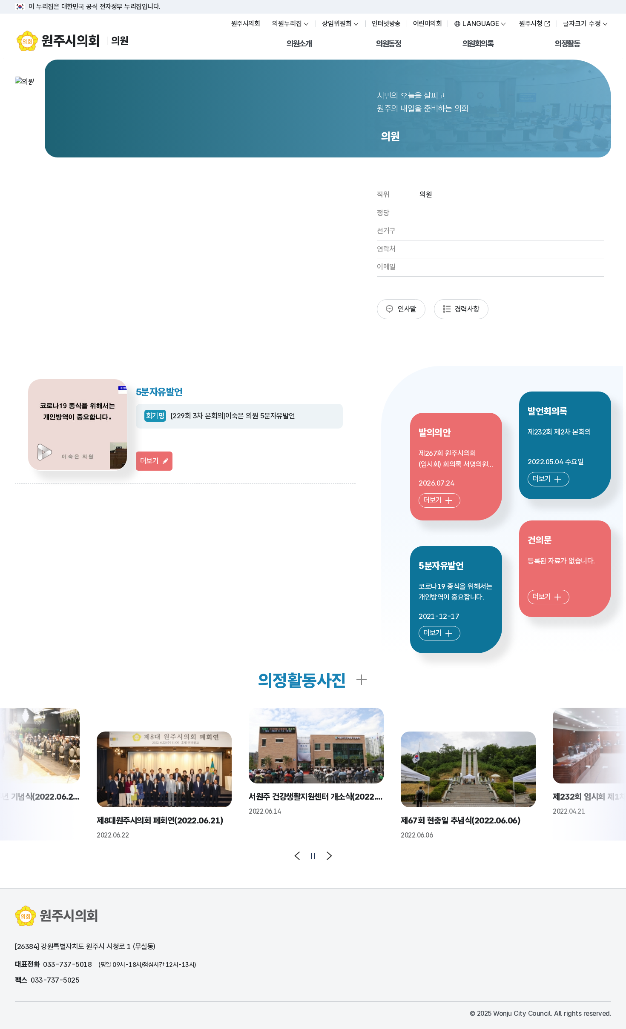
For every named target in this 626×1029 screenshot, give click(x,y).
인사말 (407, 309)
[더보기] (361, 680)
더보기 (149, 461)
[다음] (329, 856)
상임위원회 (337, 24)
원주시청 (530, 24)
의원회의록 (478, 44)
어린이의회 (427, 24)
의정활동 (567, 44)
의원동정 (388, 44)
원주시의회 (245, 24)
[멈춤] (313, 856)
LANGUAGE (480, 24)
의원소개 (299, 44)
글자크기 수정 (582, 24)
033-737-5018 (67, 964)
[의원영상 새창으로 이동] (77, 425)
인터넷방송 (386, 24)
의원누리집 (287, 24)
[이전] (297, 856)
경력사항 (467, 309)
